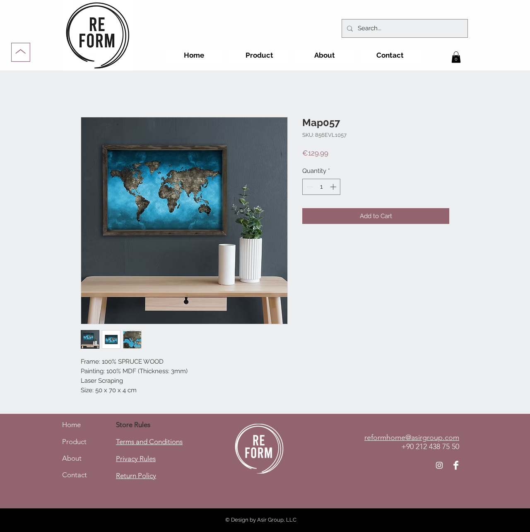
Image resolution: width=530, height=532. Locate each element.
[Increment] (334, 186)
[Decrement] (309, 186)
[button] (456, 57)
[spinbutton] (321, 186)
